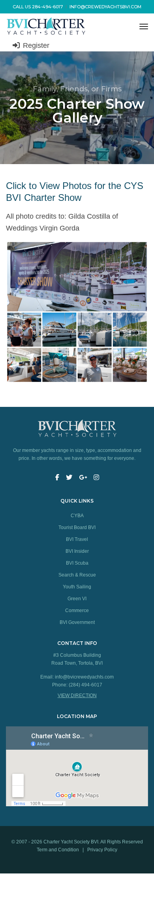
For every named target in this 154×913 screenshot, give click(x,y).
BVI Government (77, 622)
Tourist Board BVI (77, 527)
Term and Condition (58, 850)
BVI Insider (77, 551)
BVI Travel (77, 539)
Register (35, 45)
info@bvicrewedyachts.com (84, 677)
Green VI (77, 598)
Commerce (77, 610)
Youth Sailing (77, 587)
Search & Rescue (77, 575)
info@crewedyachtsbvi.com (105, 6)
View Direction (77, 695)
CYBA (77, 515)
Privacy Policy (102, 850)
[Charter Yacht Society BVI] (63, 26)
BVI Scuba (77, 563)
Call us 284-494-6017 (38, 6)
